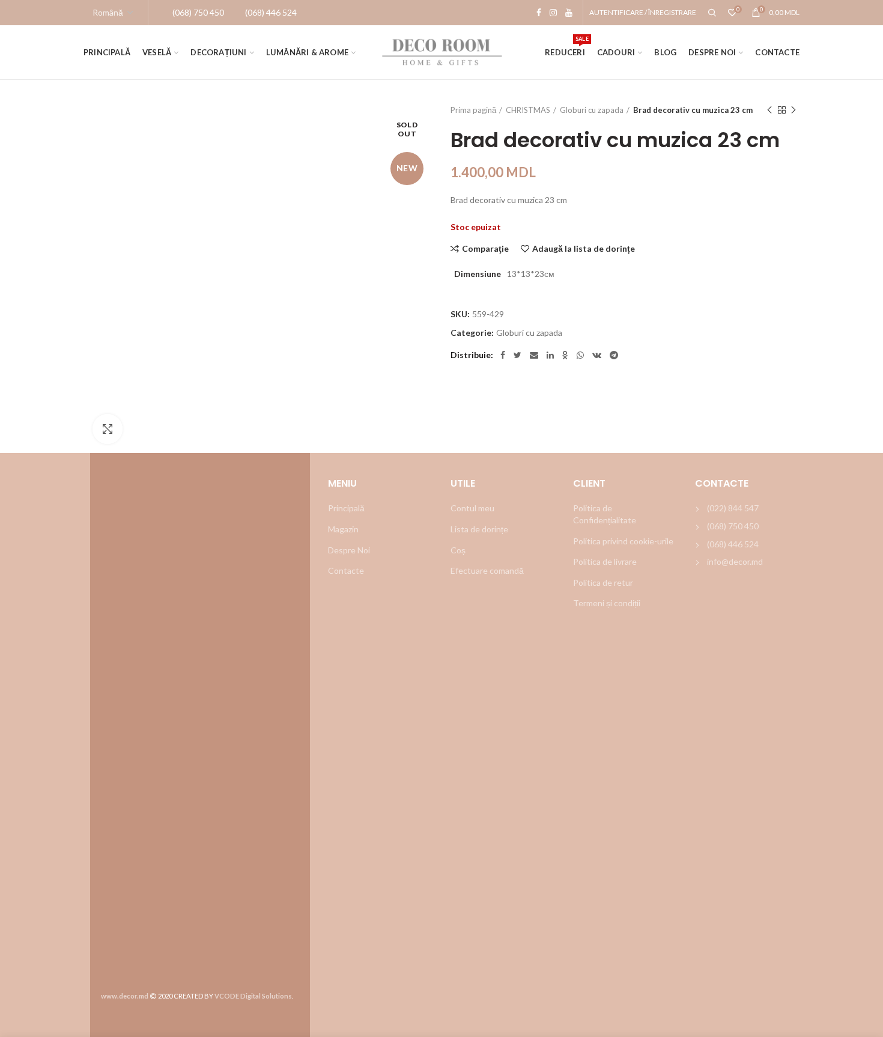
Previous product (769, 110)
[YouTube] (569, 12)
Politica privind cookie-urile (623, 541)
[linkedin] (550, 355)
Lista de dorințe (479, 529)
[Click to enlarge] (108, 429)
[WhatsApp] (580, 355)
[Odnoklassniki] (565, 355)
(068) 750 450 (733, 526)
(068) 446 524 (733, 544)
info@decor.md (735, 561)
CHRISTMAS (528, 110)
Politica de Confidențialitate (604, 514)
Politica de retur (603, 582)
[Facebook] (538, 12)
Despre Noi (349, 550)
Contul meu (472, 508)
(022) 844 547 (733, 508)
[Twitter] (517, 355)
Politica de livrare (605, 561)
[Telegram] (613, 355)
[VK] (596, 355)
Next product (793, 110)
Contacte (346, 570)
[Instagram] (553, 12)
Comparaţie (485, 249)
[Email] (534, 355)
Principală (346, 508)
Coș (458, 550)
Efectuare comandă (487, 570)
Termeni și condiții (606, 603)
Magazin (343, 529)
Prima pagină (473, 110)
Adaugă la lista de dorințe (583, 249)
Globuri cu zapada (592, 110)
